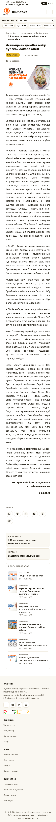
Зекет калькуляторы (13, 789)
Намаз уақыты (9, 20)
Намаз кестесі (10, 784)
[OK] (42, 514)
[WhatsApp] (9, 514)
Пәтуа (6, 741)
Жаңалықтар (9, 725)
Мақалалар (9, 730)
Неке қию (8, 800)
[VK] (34, 514)
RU (49, 3)
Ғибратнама (13, 55)
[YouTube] (13, 705)
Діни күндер (9, 795)
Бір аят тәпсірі (10, 771)
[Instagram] (19, 705)
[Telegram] (17, 514)
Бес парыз (8, 760)
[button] (28, 77)
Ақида (6, 765)
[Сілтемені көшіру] (9, 521)
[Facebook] (25, 514)
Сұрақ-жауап (10, 736)
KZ (44, 3)
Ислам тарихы (10, 754)
